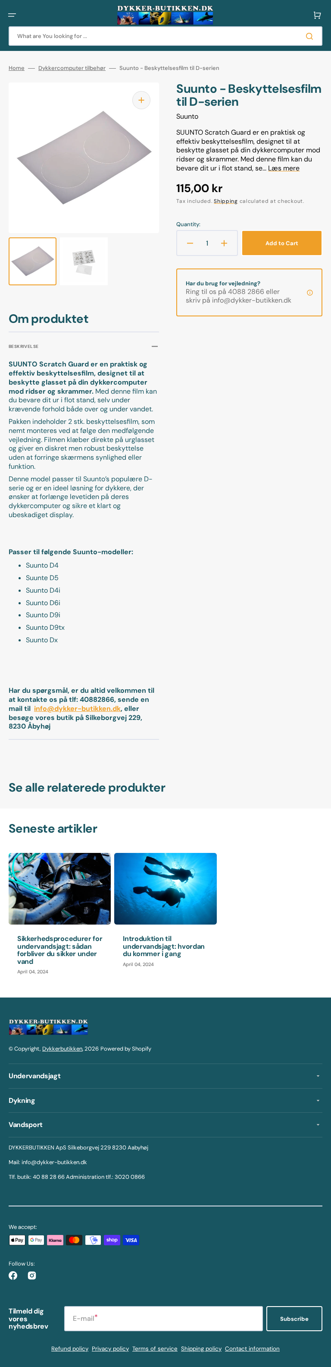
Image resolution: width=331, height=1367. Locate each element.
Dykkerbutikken (62, 1048)
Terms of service (155, 1348)
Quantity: (188, 224)
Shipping (226, 201)
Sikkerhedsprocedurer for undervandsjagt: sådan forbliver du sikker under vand (59, 950)
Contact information (252, 1348)
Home (17, 68)
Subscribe (294, 1319)
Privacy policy (110, 1348)
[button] (12, 15)
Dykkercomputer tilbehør (72, 68)
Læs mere (284, 168)
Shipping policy (201, 1348)
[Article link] (60, 918)
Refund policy (69, 1348)
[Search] (311, 36)
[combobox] (165, 36)
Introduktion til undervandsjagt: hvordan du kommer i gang (164, 946)
